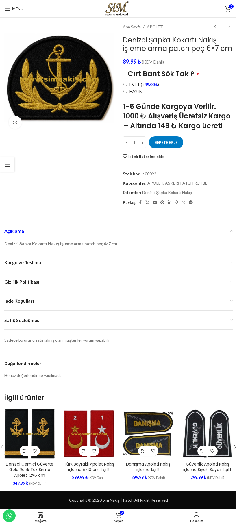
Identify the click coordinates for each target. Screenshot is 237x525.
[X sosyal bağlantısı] (147, 202)
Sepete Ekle (166, 142)
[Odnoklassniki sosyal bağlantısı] (176, 202)
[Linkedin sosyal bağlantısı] (169, 202)
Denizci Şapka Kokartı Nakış (167, 192)
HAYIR (135, 91)
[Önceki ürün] (215, 26)
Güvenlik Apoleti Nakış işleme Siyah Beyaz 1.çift (207, 467)
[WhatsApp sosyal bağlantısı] (183, 202)
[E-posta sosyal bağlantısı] (155, 202)
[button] (25, 451)
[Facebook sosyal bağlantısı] (140, 202)
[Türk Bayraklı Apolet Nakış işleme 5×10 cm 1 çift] (89, 433)
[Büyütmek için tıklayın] (15, 122)
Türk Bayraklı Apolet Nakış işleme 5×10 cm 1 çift (89, 467)
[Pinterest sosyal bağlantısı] (162, 202)
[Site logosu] (118, 8)
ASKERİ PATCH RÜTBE (186, 182)
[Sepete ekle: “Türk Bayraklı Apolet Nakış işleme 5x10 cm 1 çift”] (84, 451)
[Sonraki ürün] (229, 26)
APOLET (155, 26)
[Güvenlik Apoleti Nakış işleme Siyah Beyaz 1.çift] (207, 433)
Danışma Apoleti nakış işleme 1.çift (148, 467)
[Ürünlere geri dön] (222, 26)
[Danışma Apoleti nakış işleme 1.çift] (148, 433)
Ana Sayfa (132, 26)
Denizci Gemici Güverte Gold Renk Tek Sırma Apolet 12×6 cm (29, 469)
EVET (144, 84)
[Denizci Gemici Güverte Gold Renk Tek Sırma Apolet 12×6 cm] (29, 433)
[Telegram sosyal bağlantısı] (191, 202)
